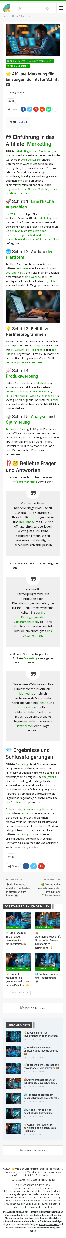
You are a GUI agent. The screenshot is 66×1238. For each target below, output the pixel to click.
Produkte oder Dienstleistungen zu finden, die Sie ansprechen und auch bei (26, 235)
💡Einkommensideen (18, 66)
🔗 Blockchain (13, 927)
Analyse (38, 416)
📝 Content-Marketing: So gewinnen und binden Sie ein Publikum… (40, 1127)
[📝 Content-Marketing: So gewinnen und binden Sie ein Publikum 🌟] (18, 962)
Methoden (42, 383)
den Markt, (16, 230)
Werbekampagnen (41, 395)
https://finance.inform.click (26, 1188)
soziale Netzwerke (17, 395)
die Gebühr (17, 349)
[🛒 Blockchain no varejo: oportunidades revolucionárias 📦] (13, 1051)
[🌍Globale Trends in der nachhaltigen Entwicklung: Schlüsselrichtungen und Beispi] (13, 1113)
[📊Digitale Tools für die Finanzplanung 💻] (48, 962)
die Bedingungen (35, 349)
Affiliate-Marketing (25, 481)
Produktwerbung (22, 376)
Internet (11, 155)
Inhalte (55, 281)
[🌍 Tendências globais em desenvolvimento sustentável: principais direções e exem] (13, 1098)
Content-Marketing (17, 391)
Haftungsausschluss (49, 1224)
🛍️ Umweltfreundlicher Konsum (41, 61)
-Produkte (21, 268)
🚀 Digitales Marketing (18, 969)
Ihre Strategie (14, 802)
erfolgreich (48, 777)
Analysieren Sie (15, 429)
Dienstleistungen (31, 159)
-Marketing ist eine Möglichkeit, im (36, 151)
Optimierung (18, 422)
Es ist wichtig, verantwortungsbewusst (29, 809)
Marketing (39, 144)
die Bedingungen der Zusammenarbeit (29, 617)
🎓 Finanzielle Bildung (46, 969)
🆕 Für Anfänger (16, 61)
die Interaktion (26, 707)
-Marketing (45, 218)
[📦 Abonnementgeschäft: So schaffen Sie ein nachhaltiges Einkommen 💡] (48, 920)
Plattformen (25, 726)
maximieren (36, 362)
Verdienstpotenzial (17, 362)
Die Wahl (11, 214)
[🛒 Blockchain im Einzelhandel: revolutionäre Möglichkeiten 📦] (18, 920)
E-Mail (33, 391)
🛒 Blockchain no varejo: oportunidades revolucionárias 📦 (41, 1050)
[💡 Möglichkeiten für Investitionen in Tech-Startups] (13, 1036)
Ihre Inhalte (27, 522)
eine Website (33, 276)
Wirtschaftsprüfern (47, 239)
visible (22, 122)
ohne (21, 180)
